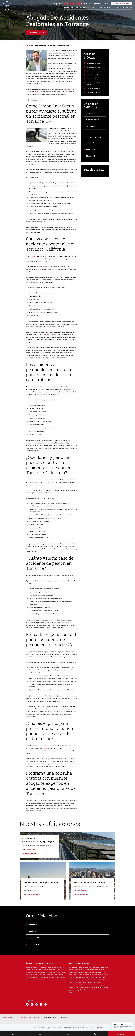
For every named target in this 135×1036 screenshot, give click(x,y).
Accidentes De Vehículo (106, 7)
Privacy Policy (14, 1018)
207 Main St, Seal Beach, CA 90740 (33, 887)
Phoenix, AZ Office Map (80, 894)
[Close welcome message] (132, 1024)
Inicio (66, 7)
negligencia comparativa (51, 334)
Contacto (120, 7)
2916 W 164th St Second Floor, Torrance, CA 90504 (36, 846)
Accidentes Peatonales (94, 79)
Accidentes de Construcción (96, 71)
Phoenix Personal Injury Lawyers (89, 882)
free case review (36, 32)
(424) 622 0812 (39, 91)
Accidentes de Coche (93, 67)
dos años (46, 748)
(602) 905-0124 (82, 890)
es (32, 45)
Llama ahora (67, 89)
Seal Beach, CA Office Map (32, 894)
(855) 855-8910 (96, 3)
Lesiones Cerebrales (93, 88)
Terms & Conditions (26, 1018)
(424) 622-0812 (31, 849)
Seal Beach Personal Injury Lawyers (41, 882)
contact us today (121, 3)
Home (28, 45)
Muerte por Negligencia (94, 92)
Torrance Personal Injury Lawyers (38, 841)
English (129, 7)
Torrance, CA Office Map (29, 853)
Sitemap (35, 1018)
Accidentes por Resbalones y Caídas (96, 83)
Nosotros (74, 7)
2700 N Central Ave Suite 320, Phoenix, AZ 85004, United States (91, 887)
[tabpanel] (67, 846)
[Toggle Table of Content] (40, 100)
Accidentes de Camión (94, 63)
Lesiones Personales (88, 7)
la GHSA (32, 256)
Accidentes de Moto (93, 75)
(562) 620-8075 (33, 890)
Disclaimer (6, 1018)
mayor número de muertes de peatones (49, 267)
